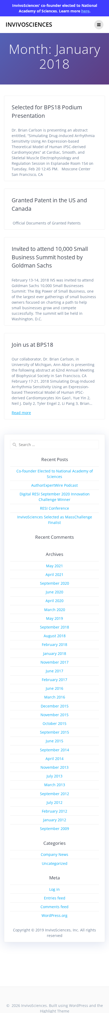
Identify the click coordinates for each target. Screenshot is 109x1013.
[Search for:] (54, 444)
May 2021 (54, 565)
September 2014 (54, 749)
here (85, 10)
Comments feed (54, 906)
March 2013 (54, 784)
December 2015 (55, 706)
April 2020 (54, 600)
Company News (54, 854)
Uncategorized (54, 863)
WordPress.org (54, 915)
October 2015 (54, 723)
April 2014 (54, 758)
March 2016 (54, 697)
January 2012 (54, 819)
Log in (54, 889)
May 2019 (54, 618)
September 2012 (54, 793)
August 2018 (55, 635)
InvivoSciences (29, 24)
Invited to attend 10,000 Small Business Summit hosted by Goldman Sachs (50, 257)
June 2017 (54, 670)
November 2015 (54, 714)
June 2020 (54, 591)
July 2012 (54, 802)
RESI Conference (54, 508)
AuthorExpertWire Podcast (54, 485)
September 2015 (54, 732)
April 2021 (54, 574)
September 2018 (54, 627)
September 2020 (54, 583)
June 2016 (54, 688)
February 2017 (54, 679)
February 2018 (54, 644)
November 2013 (54, 767)
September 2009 (54, 828)
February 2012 (54, 811)
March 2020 (54, 609)
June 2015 (54, 740)
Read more (21, 412)
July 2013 (54, 775)
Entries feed (54, 898)
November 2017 (54, 662)
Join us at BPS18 (32, 344)
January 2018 (54, 653)
